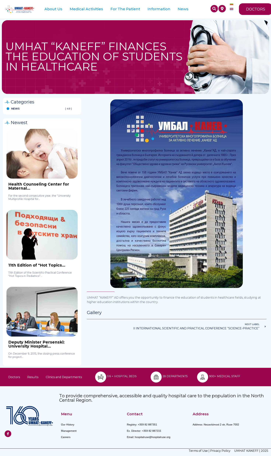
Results (32, 377)
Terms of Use (198, 451)
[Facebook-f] (8, 433)
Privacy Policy (220, 451)
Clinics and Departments (64, 377)
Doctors (14, 377)
